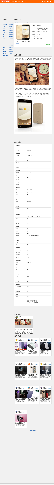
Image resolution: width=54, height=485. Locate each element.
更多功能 (17, 281)
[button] (42, 1)
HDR (17, 221)
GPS (16, 267)
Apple (4, 22)
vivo (4, 26)
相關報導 (32, 22)
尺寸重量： (34, 31)
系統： (35, 27)
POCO (4, 40)
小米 (4, 38)
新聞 (13, 1)
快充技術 (17, 206)
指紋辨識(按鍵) (18, 286)
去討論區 (48, 44)
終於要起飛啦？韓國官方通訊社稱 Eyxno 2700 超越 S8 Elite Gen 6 (20, 375)
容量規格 (17, 179)
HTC (4, 47)
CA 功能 (17, 167)
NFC (16, 269)
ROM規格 (17, 184)
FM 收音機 (18, 254)
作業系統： (34, 25)
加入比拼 (17, 42)
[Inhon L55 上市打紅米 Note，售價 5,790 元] (24, 323)
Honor (4, 45)
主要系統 (17, 155)
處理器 (17, 175)
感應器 (17, 296)
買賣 (25, 1)
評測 (16, 1)
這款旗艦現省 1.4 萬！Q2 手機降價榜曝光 (32, 375)
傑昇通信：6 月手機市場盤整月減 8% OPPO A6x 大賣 (45, 375)
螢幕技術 (17, 223)
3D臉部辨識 (18, 291)
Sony (4, 49)
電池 (17, 201)
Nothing (4, 53)
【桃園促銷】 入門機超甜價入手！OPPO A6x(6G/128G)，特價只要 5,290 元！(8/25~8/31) (20, 351)
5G (16, 160)
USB (17, 271)
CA (16, 165)
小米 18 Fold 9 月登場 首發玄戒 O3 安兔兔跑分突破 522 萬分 (20, 399)
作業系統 (17, 172)
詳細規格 (27, 22)
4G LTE (17, 157)
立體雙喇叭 (18, 252)
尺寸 (17, 192)
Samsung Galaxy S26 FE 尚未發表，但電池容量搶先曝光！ (33, 399)
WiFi (17, 262)
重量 (17, 194)
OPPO (4, 30)
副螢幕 (17, 218)
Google (4, 43)
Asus (4, 32)
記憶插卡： (34, 34)
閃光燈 (17, 231)
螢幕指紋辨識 (18, 289)
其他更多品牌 (5, 55)
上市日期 (17, 150)
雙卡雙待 (17, 162)
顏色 (17, 189)
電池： (35, 36)
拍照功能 (17, 235)
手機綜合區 (36, 364)
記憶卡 (17, 276)
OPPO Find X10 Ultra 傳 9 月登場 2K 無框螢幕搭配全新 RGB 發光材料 (20, 423)
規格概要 (17, 22)
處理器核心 (18, 177)
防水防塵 (17, 211)
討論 (19, 1)
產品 (22, 1)
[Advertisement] (27, 10)
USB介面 (17, 274)
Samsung (5, 24)
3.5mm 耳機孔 (18, 250)
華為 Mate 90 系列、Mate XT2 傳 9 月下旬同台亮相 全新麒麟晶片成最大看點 (45, 399)
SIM (16, 196)
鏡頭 (17, 228)
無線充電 (17, 208)
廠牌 (17, 147)
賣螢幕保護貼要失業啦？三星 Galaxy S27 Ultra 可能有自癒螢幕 (45, 351)
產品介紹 (22, 22)
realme (4, 51)
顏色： (35, 38)
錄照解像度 (18, 233)
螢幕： (35, 33)
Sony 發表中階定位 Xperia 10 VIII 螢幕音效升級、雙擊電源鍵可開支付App (33, 351)
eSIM (17, 199)
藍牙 (17, 264)
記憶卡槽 (17, 278)
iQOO (4, 28)
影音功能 (17, 257)
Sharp (4, 36)
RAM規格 (17, 182)
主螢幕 (17, 216)
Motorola (5, 34)
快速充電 (17, 203)
